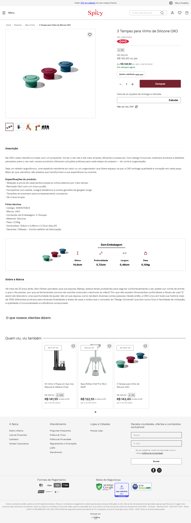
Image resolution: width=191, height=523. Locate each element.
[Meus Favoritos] (179, 13)
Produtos (18, 25)
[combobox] (148, 12)
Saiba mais (139, 74)
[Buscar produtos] (162, 13)
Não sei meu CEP (125, 106)
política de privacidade (152, 453)
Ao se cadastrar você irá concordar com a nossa (156, 451)
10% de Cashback (87, 3)
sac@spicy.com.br (105, 509)
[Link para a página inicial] (8, 25)
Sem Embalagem (111, 244)
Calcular (173, 100)
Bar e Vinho (30, 25)
